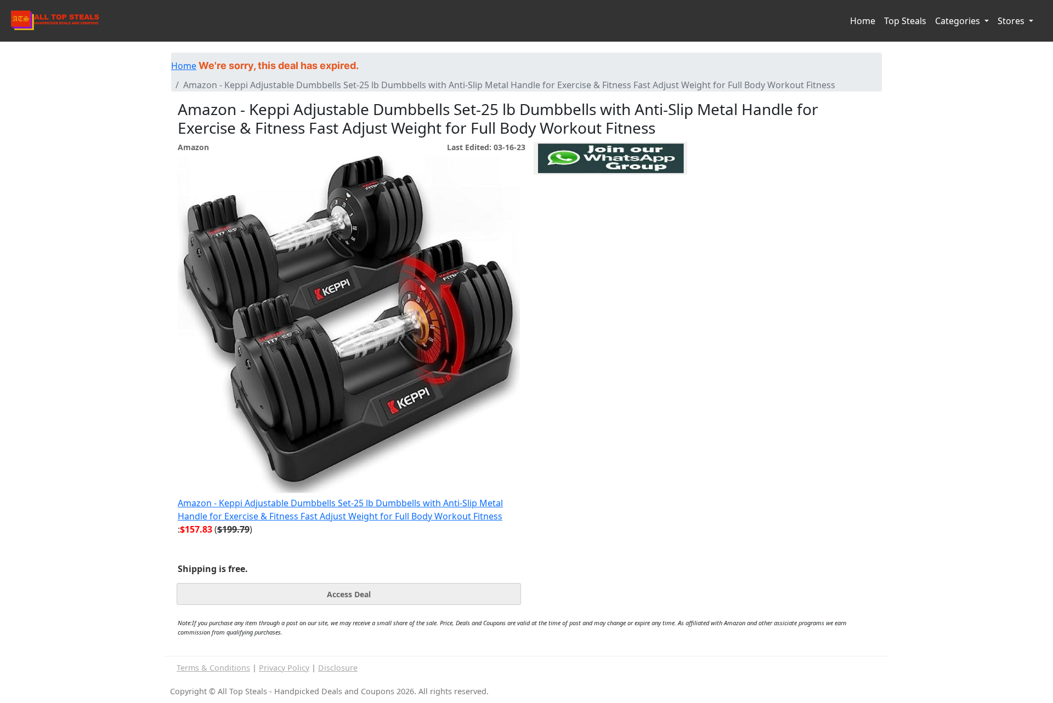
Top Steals (905, 21)
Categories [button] (958, 21)
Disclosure (338, 667)
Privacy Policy (284, 667)
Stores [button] (1012, 21)
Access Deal (349, 594)
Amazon (193, 147)
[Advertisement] (610, 225)
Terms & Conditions (213, 667)
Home (862, 21)
